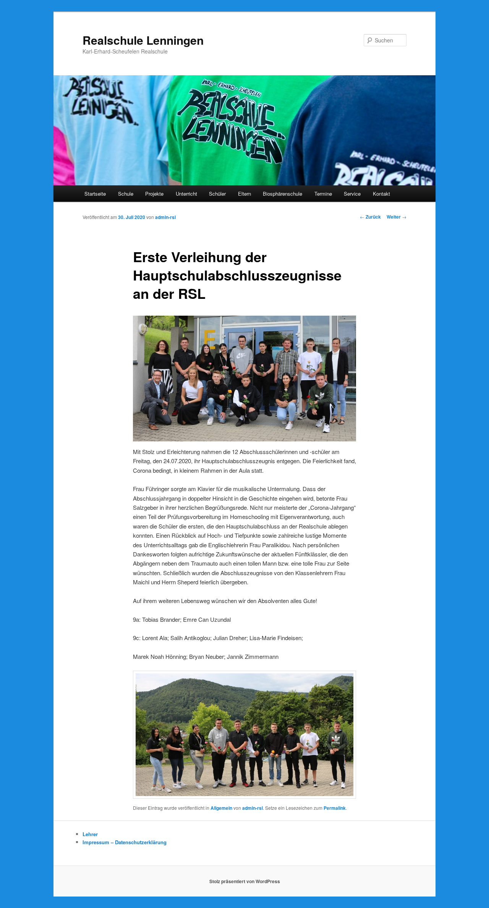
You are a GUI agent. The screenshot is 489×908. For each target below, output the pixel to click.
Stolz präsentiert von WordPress (244, 881)
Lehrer (90, 834)
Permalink (335, 807)
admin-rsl (165, 217)
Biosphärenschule (282, 193)
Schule (125, 193)
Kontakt (381, 193)
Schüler (217, 193)
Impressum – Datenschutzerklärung (125, 842)
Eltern (244, 193)
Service (352, 193)
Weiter (396, 216)
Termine (323, 193)
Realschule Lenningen (143, 40)
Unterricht (186, 193)
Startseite (95, 193)
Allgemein (221, 807)
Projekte (154, 193)
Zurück (370, 216)
